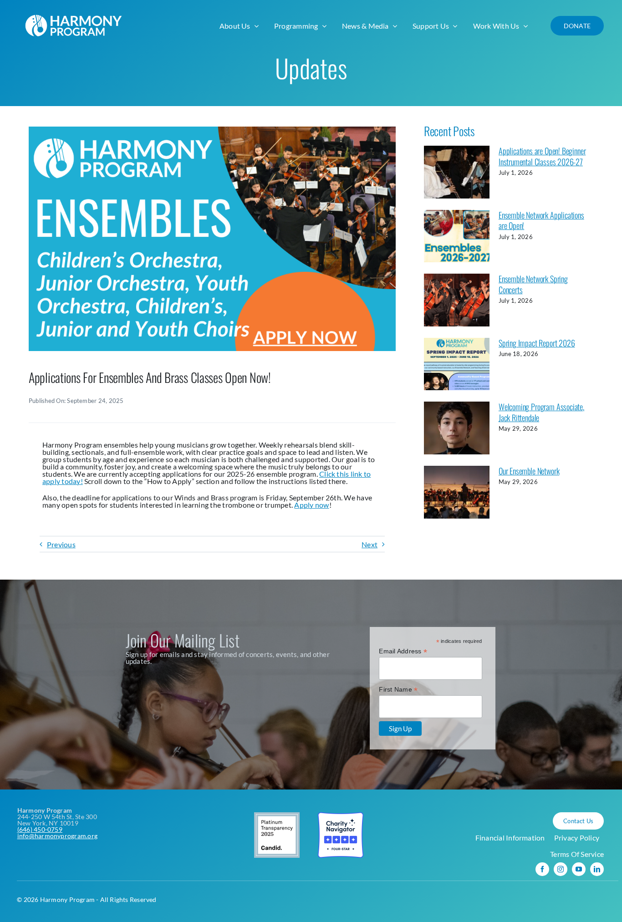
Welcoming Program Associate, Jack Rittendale (541, 412)
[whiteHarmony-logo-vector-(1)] (75, 12)
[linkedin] (597, 869)
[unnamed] (212, 130)
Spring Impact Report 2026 (537, 343)
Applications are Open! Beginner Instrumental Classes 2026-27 (542, 156)
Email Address (403, 651)
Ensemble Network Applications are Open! (541, 220)
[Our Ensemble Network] (456, 492)
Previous (61, 544)
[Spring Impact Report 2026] (456, 364)
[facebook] (542, 869)
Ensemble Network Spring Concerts (533, 284)
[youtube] (579, 869)
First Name (398, 689)
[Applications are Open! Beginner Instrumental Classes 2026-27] (456, 172)
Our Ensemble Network (529, 471)
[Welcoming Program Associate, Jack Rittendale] (456, 428)
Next (369, 544)
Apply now (311, 504)
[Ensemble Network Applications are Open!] (456, 236)
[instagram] (560, 869)
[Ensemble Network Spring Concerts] (456, 300)
